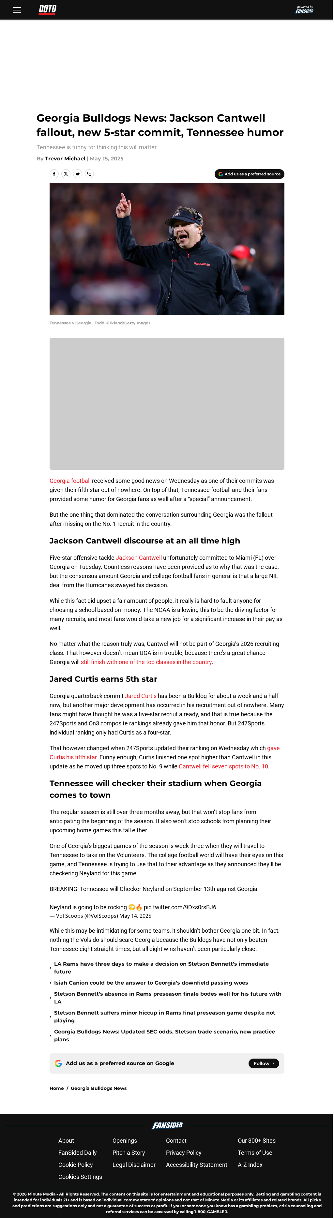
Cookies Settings (80, 1176)
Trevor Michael (65, 159)
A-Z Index (250, 1164)
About (66, 1140)
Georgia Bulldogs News (99, 1088)
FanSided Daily (77, 1152)
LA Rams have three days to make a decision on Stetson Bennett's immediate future (161, 968)
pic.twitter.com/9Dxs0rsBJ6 (180, 907)
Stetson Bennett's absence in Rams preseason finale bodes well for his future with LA (167, 998)
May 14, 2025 (135, 915)
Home (57, 1088)
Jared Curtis (141, 695)
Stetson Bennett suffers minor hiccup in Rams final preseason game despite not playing (164, 1017)
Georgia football (70, 480)
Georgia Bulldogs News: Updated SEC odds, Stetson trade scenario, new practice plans (164, 1036)
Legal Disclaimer (134, 1164)
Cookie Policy (75, 1164)
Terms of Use (255, 1152)
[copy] (89, 173)
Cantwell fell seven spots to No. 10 (223, 766)
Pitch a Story (129, 1152)
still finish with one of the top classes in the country (146, 662)
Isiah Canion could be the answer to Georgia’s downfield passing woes (151, 983)
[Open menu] (17, 10)
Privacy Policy (184, 1152)
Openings (125, 1140)
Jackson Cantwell (139, 557)
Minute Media (41, 1194)
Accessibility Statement (196, 1164)
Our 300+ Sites (257, 1140)
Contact (176, 1140)
